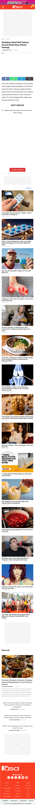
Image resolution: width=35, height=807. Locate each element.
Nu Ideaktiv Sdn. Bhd (16, 803)
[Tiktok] (19, 777)
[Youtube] (23, 777)
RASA (3, 39)
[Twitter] (15, 777)
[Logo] (17, 7)
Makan (8, 39)
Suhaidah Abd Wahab (7, 686)
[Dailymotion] (26, 777)
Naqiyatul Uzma (7, 50)
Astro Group (29, 803)
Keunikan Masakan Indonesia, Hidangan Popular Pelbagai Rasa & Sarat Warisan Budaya (17, 682)
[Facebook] (8, 777)
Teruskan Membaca (17, 169)
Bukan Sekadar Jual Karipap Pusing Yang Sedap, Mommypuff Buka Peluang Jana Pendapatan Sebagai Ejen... (17, 705)
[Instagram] (12, 777)
